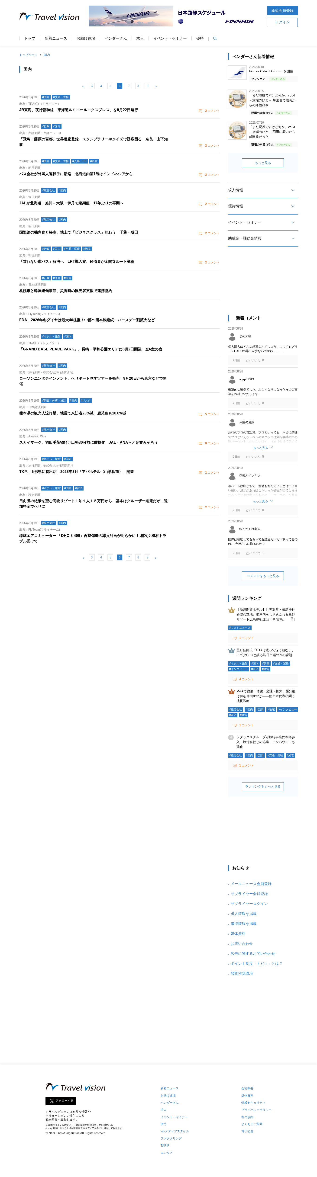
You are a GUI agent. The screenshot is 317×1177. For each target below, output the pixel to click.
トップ (29, 38)
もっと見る (263, 163)
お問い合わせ (242, 944)
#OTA (254, 669)
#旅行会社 (235, 709)
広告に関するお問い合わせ (253, 954)
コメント (212, 110)
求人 (140, 38)
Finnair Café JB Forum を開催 (271, 71)
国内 (47, 55)
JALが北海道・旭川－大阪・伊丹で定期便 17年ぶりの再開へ (71, 203)
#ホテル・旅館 (238, 663)
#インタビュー (238, 669)
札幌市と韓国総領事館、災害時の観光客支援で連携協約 (65, 291)
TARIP (165, 1145)
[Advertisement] (263, 285)
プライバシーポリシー (256, 1110)
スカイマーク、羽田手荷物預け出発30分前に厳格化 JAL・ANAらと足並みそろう (88, 442)
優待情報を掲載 (244, 924)
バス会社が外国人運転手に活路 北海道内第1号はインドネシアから (76, 174)
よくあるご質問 (251, 1124)
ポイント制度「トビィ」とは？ (257, 963)
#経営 (265, 669)
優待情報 (235, 206)
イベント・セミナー (170, 38)
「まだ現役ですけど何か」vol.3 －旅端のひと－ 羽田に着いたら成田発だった (272, 131)
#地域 (271, 709)
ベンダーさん (116, 38)
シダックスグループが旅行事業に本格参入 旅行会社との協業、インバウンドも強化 (265, 742)
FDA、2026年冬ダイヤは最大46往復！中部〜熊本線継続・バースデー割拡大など (87, 320)
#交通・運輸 (281, 663)
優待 (200, 38)
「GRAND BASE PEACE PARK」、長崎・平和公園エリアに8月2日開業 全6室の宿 (90, 349)
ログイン (282, 22)
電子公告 (247, 1131)
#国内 (255, 663)
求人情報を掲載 (244, 914)
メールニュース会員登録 (251, 884)
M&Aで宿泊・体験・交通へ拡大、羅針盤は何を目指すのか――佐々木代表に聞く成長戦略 (265, 696)
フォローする (64, 1100)
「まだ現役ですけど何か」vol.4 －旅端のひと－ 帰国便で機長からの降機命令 (272, 100)
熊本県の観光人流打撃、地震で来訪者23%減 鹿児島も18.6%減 (72, 413)
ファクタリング (171, 1138)
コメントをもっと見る (263, 576)
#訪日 (265, 663)
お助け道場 (86, 38)
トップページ (28, 55)
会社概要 (247, 1088)
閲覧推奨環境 (242, 973)
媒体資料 (238, 934)
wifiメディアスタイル (175, 1131)
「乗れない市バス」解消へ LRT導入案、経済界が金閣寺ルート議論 (76, 261)
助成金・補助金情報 (245, 238)
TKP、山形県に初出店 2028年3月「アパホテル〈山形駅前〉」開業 (76, 472)
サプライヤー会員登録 (249, 894)
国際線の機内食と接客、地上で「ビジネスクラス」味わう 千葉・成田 (78, 232)
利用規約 (247, 1117)
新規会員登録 (282, 11)
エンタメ (167, 1153)
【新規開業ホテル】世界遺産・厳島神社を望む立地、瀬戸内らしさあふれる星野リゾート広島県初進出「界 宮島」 (265, 614)
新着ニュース (56, 38)
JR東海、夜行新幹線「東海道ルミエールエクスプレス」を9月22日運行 (78, 110)
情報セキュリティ (253, 1102)
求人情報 (235, 190)
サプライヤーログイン (249, 904)
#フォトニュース (239, 627)
